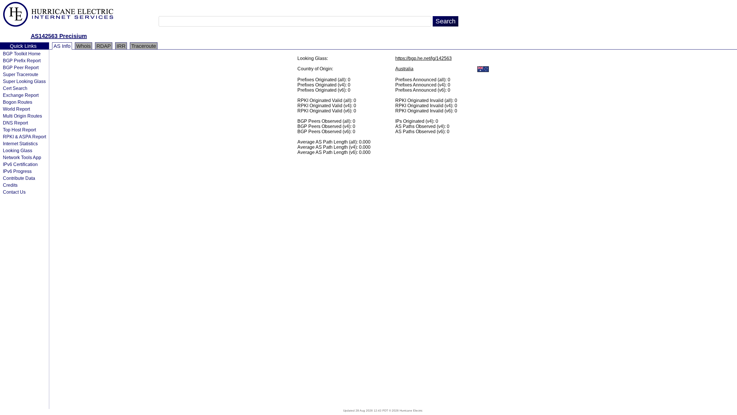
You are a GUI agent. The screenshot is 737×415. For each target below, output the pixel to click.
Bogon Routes (17, 102)
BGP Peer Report (21, 67)
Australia (404, 68)
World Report (16, 109)
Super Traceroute (20, 74)
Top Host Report (19, 129)
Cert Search (15, 88)
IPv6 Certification (20, 164)
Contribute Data (19, 178)
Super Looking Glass (24, 81)
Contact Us (14, 192)
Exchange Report (21, 95)
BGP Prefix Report (22, 60)
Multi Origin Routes (22, 115)
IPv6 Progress (17, 171)
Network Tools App (22, 157)
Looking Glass (17, 150)
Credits (10, 185)
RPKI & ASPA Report (24, 136)
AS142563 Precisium (59, 36)
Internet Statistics (20, 143)
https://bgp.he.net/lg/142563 (423, 58)
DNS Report (15, 122)
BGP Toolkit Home (22, 53)
